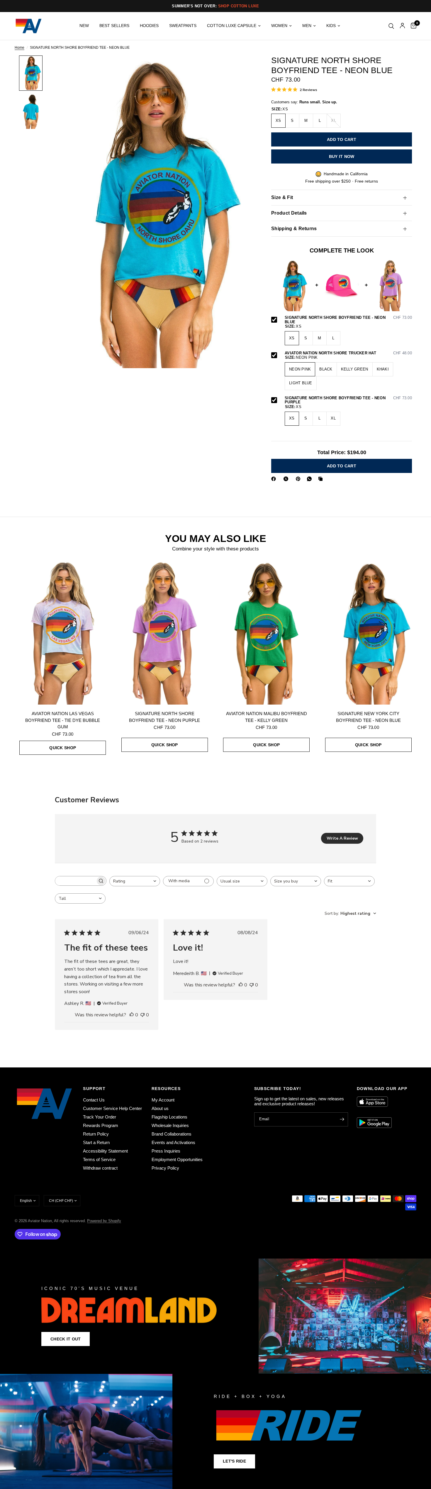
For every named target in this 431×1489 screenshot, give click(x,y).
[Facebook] (274, 478)
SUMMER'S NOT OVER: (215, 6)
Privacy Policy (165, 1167)
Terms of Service (99, 1159)
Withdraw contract (100, 1167)
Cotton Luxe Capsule (231, 25)
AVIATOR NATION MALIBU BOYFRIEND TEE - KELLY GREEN (266, 717)
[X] (287, 478)
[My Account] (402, 26)
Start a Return (96, 1142)
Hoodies (149, 25)
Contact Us (94, 1099)
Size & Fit (282, 197)
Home (19, 48)
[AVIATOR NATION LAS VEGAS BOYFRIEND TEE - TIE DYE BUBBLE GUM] (63, 632)
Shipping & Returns (294, 228)
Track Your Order (99, 1116)
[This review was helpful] (132, 1015)
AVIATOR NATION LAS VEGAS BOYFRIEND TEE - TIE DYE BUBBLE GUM (62, 720)
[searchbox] (75, 880)
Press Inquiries (166, 1150)
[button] (65, 1339)
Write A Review (342, 838)
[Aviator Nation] (215, 1316)
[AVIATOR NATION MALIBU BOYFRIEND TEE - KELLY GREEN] (266, 632)
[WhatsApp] (310, 478)
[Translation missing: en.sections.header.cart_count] (412, 26)
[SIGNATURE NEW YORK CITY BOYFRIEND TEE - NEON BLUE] (368, 632)
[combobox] (134, 881)
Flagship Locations (169, 1116)
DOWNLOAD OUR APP (382, 1089)
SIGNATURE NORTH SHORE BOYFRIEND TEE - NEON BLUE (348, 320)
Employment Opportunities (177, 1159)
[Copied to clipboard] (321, 478)
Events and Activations (173, 1142)
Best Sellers (114, 25)
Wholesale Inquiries (170, 1125)
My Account (163, 1099)
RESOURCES (166, 1089)
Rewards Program (100, 1125)
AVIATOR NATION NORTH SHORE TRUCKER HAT (348, 353)
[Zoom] (241, 67)
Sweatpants (182, 25)
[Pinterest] (299, 478)
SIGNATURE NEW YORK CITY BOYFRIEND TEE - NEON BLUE (368, 717)
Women (279, 25)
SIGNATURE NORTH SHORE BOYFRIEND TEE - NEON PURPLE (348, 400)
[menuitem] (84, 26)
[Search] (391, 26)
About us (160, 1108)
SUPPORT (94, 1089)
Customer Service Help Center (112, 1108)
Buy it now (341, 156)
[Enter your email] (342, 1119)
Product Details (289, 213)
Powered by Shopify (104, 1221)
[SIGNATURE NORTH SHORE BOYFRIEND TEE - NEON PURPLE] (165, 632)
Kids (331, 25)
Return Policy (96, 1133)
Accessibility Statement (105, 1150)
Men (306, 25)
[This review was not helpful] (142, 1015)
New (84, 25)
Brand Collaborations (171, 1133)
